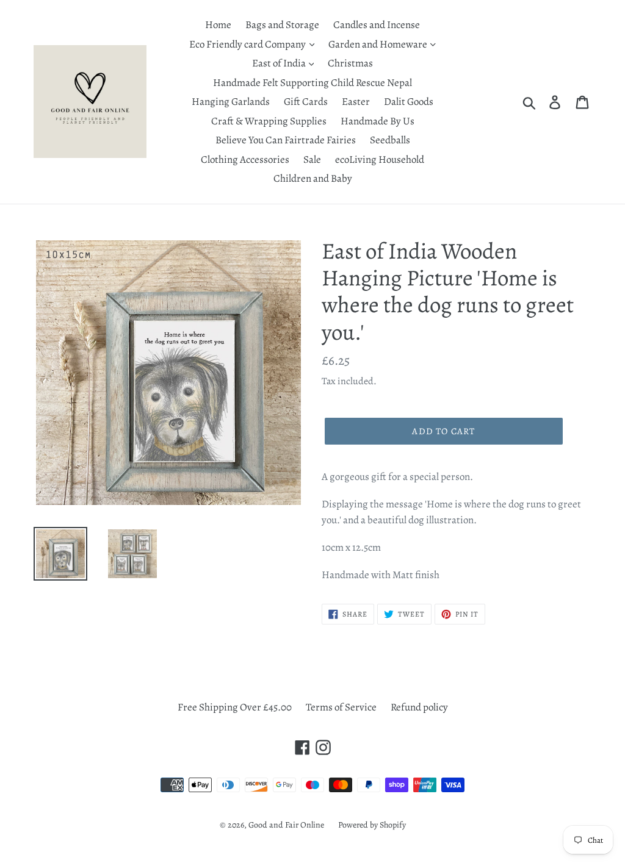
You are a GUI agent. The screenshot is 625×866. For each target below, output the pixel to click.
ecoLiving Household (379, 159)
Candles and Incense (376, 25)
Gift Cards (306, 102)
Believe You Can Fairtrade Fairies (285, 140)
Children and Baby (312, 178)
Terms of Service (341, 707)
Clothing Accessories (245, 159)
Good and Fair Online (286, 825)
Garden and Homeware (378, 44)
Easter (356, 102)
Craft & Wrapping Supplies (269, 121)
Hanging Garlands (231, 102)
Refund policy (419, 707)
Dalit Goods (408, 102)
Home (218, 25)
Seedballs (390, 140)
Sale (312, 159)
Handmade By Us (377, 121)
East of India (280, 63)
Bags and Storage (282, 25)
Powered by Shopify (372, 825)
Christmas (350, 63)
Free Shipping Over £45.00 (235, 707)
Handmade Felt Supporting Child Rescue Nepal (312, 83)
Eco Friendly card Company (248, 44)
